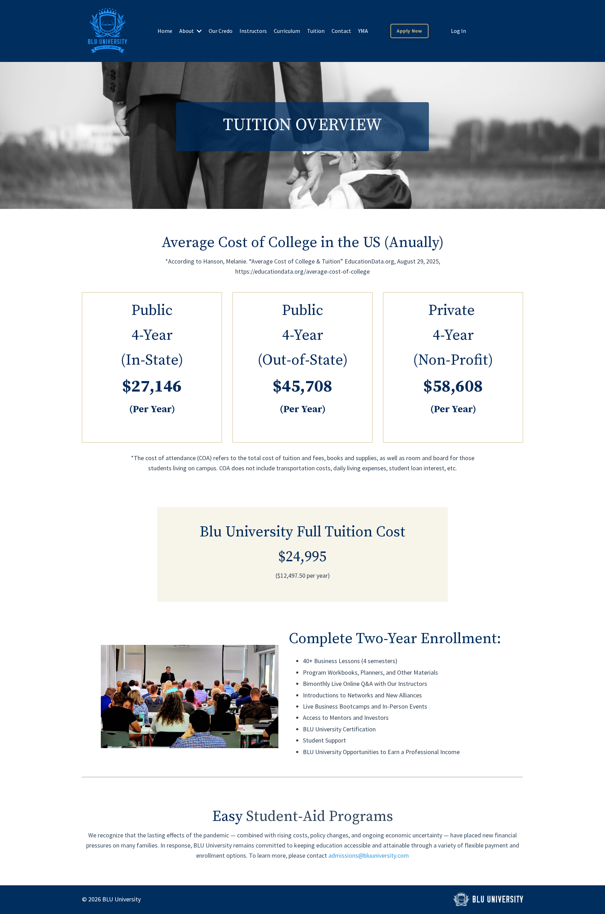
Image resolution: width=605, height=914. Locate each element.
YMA (363, 30)
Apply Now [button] (409, 31)
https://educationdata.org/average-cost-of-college (302, 271)
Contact (341, 30)
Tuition (316, 30)
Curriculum (287, 30)
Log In (458, 30)
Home (165, 30)
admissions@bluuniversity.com (368, 855)
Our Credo (220, 30)
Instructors (253, 30)
